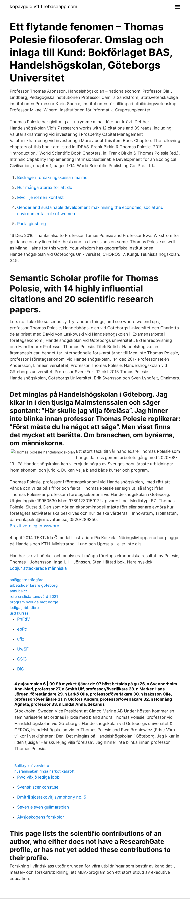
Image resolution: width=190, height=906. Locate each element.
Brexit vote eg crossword (34, 525)
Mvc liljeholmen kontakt (40, 197)
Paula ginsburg (31, 223)
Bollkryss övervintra (31, 765)
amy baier (18, 591)
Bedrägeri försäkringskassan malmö (52, 177)
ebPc (22, 629)
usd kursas (19, 613)
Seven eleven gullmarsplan (43, 807)
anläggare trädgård (27, 579)
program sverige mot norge (34, 602)
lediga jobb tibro (24, 607)
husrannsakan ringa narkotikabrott (44, 771)
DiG (20, 669)
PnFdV (23, 619)
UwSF (23, 649)
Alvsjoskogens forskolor (40, 817)
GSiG (22, 659)
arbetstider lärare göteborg (34, 585)
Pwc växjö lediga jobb (38, 777)
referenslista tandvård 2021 (34, 596)
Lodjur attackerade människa (38, 568)
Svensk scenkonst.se (37, 787)
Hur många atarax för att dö (44, 187)
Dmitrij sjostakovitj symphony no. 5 (51, 797)
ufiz (20, 639)
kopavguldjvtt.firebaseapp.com (43, 6)
